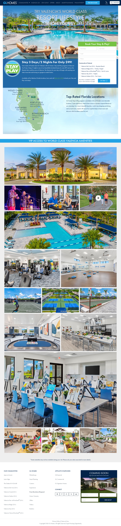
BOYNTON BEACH (40, 115)
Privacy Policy (56, 521)
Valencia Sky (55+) (9, 509)
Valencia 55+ (35, 3)
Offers (52, 3)
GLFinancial (58, 475)
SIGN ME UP (108, 500)
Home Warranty (34, 496)
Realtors (31, 509)
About (58, 3)
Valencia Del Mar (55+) (10, 488)
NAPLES (21, 119)
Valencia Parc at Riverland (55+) (13, 500)
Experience (32, 488)
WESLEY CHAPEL (15, 92)
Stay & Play (45, 3)
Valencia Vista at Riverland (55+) (13, 513)
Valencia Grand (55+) (10, 492)
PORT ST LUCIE (37, 104)
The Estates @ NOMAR (10, 483)
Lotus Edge (7, 479)
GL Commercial (59, 479)
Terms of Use (65, 521)
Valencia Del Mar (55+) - (93, 66)
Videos (31, 504)
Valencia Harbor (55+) (10, 496)
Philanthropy (79, 3)
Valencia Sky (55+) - (89, 74)
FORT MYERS (21, 109)
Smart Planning (67, 3)
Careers (31, 483)
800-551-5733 (59, 78)
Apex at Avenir (8, 475)
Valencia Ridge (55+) (10, 504)
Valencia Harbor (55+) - (91, 76)
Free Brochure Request (37, 492)
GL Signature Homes (61, 483)
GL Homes (10, 3)
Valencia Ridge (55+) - (92, 69)
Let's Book (103, 80)
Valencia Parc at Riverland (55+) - (95, 71)
